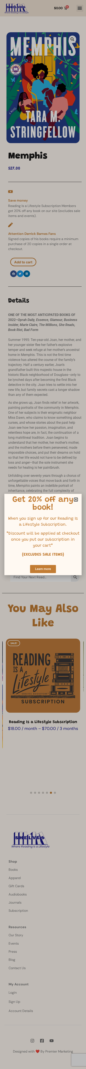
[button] (75, 499)
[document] (43, 534)
